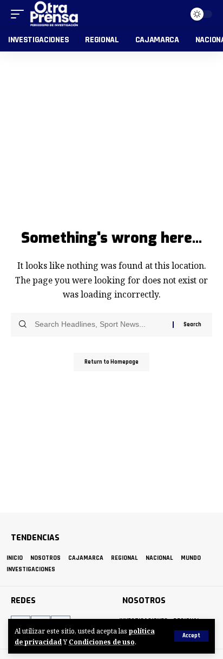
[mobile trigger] (20, 14)
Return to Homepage (111, 362)
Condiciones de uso (102, 641)
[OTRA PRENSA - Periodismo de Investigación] (54, 14)
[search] (174, 14)
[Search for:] (100, 325)
